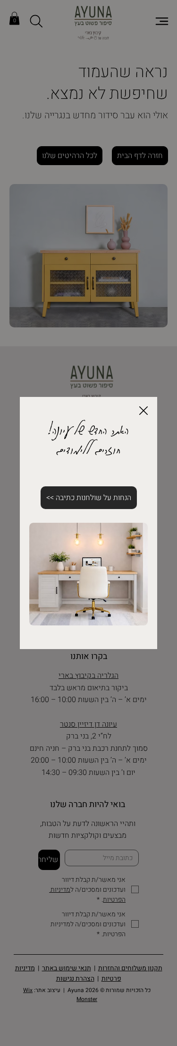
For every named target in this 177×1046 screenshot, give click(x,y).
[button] (143, 411)
